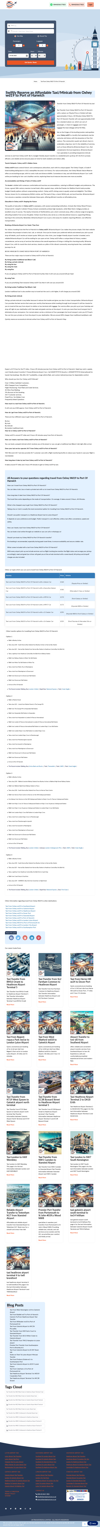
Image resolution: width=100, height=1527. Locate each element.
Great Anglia (65, 689)
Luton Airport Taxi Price (12, 1459)
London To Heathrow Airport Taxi (76, 1462)
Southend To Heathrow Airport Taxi (46, 1467)
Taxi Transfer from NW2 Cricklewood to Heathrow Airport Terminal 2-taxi (24, 1421)
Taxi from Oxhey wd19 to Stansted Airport (20, 915)
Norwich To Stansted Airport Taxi (76, 1486)
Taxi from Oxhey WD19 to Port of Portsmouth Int (22, 923)
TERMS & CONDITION (12, 1491)
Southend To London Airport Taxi (45, 1456)
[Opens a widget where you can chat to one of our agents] (92, 1523)
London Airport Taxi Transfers (44, 1475)
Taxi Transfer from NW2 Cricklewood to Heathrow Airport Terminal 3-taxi (24, 1426)
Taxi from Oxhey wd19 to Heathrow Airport (20, 911)
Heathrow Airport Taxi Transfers (75, 1456)
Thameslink (51, 766)
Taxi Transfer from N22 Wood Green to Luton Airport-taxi (21, 1409)
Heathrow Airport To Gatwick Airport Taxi (78, 1464)
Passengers (17, 41)
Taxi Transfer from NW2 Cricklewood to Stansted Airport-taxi (22, 1413)
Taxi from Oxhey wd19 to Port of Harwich (19, 918)
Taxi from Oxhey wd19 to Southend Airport (20, 906)
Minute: (40, 51)
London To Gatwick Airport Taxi (14, 1478)
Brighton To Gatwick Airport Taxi (14, 1483)
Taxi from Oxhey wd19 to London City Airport (21, 925)
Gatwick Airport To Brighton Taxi (14, 1486)
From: (12, 25)
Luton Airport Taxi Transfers (13, 1456)
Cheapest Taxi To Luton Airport (14, 1462)
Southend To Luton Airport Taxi (45, 1464)
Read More (10, 1004)
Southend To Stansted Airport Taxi (46, 1462)
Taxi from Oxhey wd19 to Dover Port (18, 913)
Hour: (32, 51)
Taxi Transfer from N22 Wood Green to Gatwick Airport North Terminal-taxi (24, 1405)
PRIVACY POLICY (10, 1494)
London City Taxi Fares (42, 1478)
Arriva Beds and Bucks (36, 766)
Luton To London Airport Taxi (44, 1483)
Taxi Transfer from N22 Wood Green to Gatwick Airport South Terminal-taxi (24, 1400)
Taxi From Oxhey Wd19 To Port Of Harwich (53, 81)
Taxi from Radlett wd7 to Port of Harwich (24, 1314)
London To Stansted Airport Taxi (75, 1480)
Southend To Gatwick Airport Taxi (46, 1459)
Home (35, 81)
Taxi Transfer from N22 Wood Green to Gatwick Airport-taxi (21, 1396)
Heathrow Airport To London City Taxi (77, 1459)
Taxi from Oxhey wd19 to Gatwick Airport (19, 908)
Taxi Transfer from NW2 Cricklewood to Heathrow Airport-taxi (22, 1417)
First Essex (64, 889)
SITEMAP (8, 1496)
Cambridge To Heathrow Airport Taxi (77, 1467)
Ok (85, 1524)
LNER (61, 766)
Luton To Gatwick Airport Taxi (44, 1486)
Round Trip (43, 36)
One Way (20, 36)
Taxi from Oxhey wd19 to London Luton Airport (21, 920)
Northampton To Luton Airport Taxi (15, 1467)
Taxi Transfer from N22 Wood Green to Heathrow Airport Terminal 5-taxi (24, 1392)
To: (11, 31)
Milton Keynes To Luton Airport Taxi (15, 1464)
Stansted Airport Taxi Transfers (75, 1475)
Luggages (40, 41)
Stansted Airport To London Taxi (75, 1478)
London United (33, 689)
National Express (52, 689)
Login (90, 4)
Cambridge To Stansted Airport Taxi (76, 1483)
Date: (10, 51)
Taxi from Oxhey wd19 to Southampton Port (20, 927)
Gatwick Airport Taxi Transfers (14, 1475)
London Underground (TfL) (53, 848)
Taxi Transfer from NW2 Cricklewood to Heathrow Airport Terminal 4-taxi (24, 1430)
